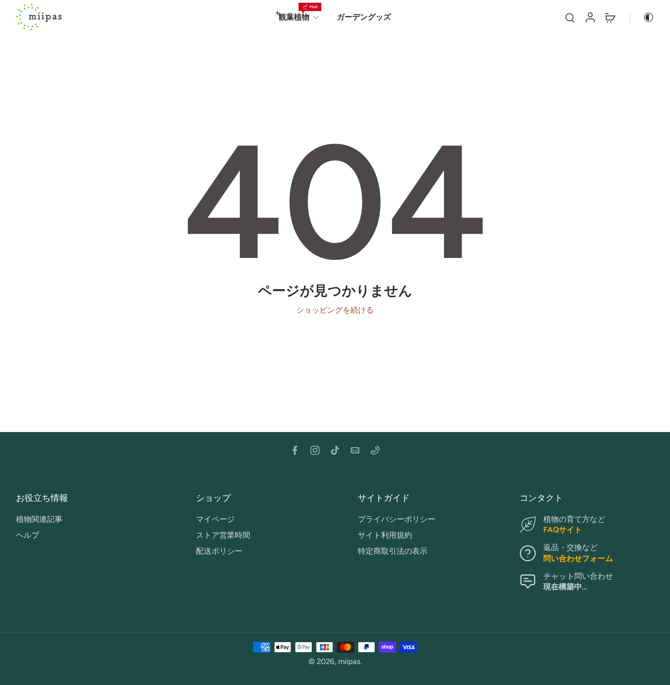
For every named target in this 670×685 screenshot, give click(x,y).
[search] (570, 17)
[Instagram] (315, 450)
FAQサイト (562, 529)
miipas (349, 661)
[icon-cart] (610, 17)
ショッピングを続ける (335, 309)
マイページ (215, 519)
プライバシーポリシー (396, 519)
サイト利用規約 (385, 535)
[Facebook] (295, 450)
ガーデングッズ (364, 16)
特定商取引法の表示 (393, 551)
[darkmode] (642, 17)
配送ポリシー (219, 551)
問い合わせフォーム (578, 558)
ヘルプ (27, 535)
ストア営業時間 (223, 535)
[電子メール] (355, 450)
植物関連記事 (39, 519)
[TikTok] (335, 450)
